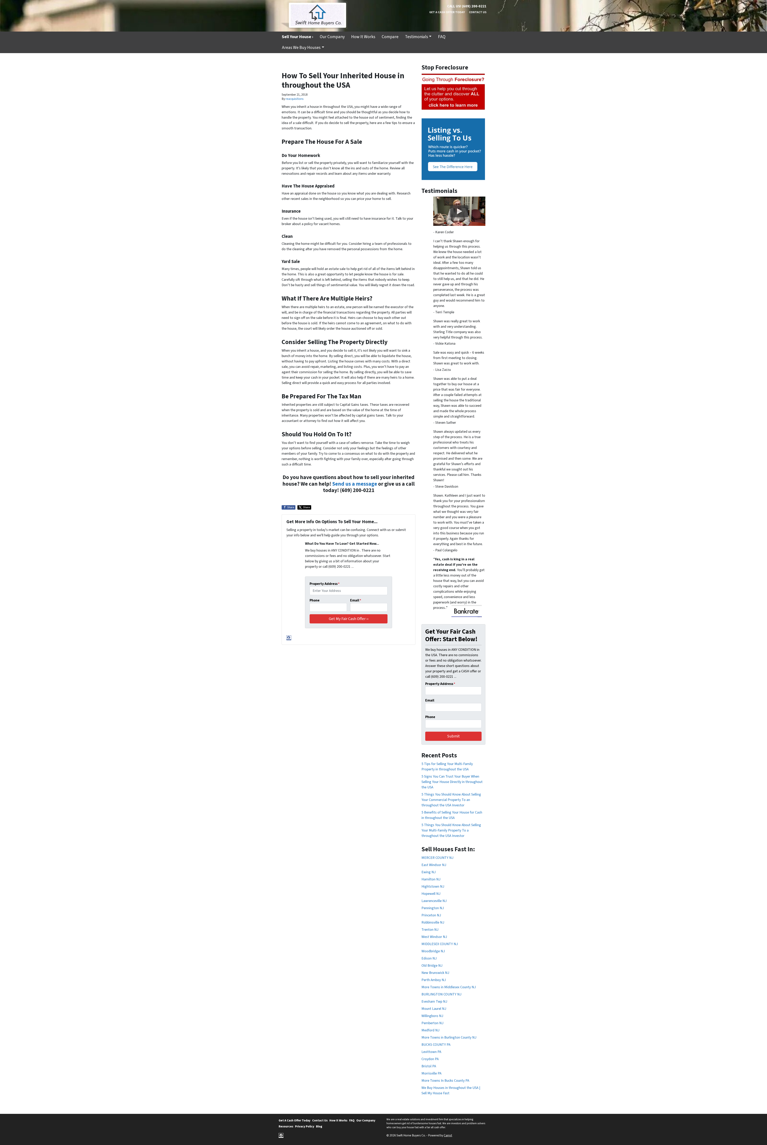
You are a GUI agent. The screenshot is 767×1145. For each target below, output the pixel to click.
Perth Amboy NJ (433, 979)
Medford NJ (430, 1030)
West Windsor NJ (434, 936)
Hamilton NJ (430, 879)
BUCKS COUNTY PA (435, 1044)
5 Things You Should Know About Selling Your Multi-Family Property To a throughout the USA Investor (451, 830)
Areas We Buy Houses (301, 48)
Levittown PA (431, 1051)
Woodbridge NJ (433, 951)
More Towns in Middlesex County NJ (448, 987)
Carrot (448, 1135)
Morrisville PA (431, 1073)
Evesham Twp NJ (434, 1001)
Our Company (332, 37)
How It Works (363, 37)
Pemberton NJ (432, 1023)
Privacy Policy (304, 1126)
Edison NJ (429, 958)
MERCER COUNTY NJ (437, 857)
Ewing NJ (428, 872)
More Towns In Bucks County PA (445, 1080)
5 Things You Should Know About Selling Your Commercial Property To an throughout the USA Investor (451, 800)
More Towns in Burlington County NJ (448, 1037)
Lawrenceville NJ (434, 900)
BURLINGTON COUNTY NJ (441, 994)
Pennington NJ (432, 908)
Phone (315, 600)
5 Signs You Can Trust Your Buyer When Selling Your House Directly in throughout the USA (452, 782)
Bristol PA (428, 1066)
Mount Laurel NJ (433, 1008)
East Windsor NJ (433, 864)
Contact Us (478, 12)
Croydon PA (430, 1059)
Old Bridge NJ (431, 965)
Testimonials (416, 37)
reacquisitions (295, 99)
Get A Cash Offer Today (447, 12)
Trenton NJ (429, 929)
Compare (390, 37)
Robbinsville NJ (432, 922)
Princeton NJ (431, 915)
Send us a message (354, 484)
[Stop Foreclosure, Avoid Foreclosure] (453, 91)
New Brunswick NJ (435, 972)
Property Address (325, 583)
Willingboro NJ (432, 1015)
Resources (286, 1126)
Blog (319, 1126)
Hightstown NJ (432, 886)
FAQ (441, 37)
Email (355, 600)
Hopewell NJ (430, 893)
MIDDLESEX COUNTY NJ (439, 944)
